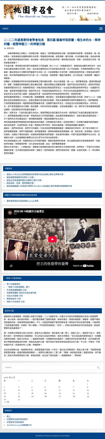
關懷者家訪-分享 (14, 299)
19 (45, 393)
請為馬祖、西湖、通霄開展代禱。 (21, 183)
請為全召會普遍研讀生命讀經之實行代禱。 (25, 180)
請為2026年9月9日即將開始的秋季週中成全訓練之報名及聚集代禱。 (36, 174)
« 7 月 (6, 402)
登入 (8, 416)
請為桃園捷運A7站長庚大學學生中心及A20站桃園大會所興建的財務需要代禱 (39, 186)
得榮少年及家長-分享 (16, 302)
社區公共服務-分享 (15, 296)
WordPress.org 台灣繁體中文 (19, 425)
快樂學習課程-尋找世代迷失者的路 (21, 293)
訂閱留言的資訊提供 (15, 422)
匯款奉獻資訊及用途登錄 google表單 (22, 201)
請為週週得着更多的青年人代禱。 (21, 177)
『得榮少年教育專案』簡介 (18, 287)
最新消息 (10, 48)
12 (45, 390)
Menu (5, 28)
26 (46, 396)
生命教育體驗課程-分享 (17, 290)
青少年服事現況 (13, 284)
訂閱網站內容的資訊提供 (17, 419)
